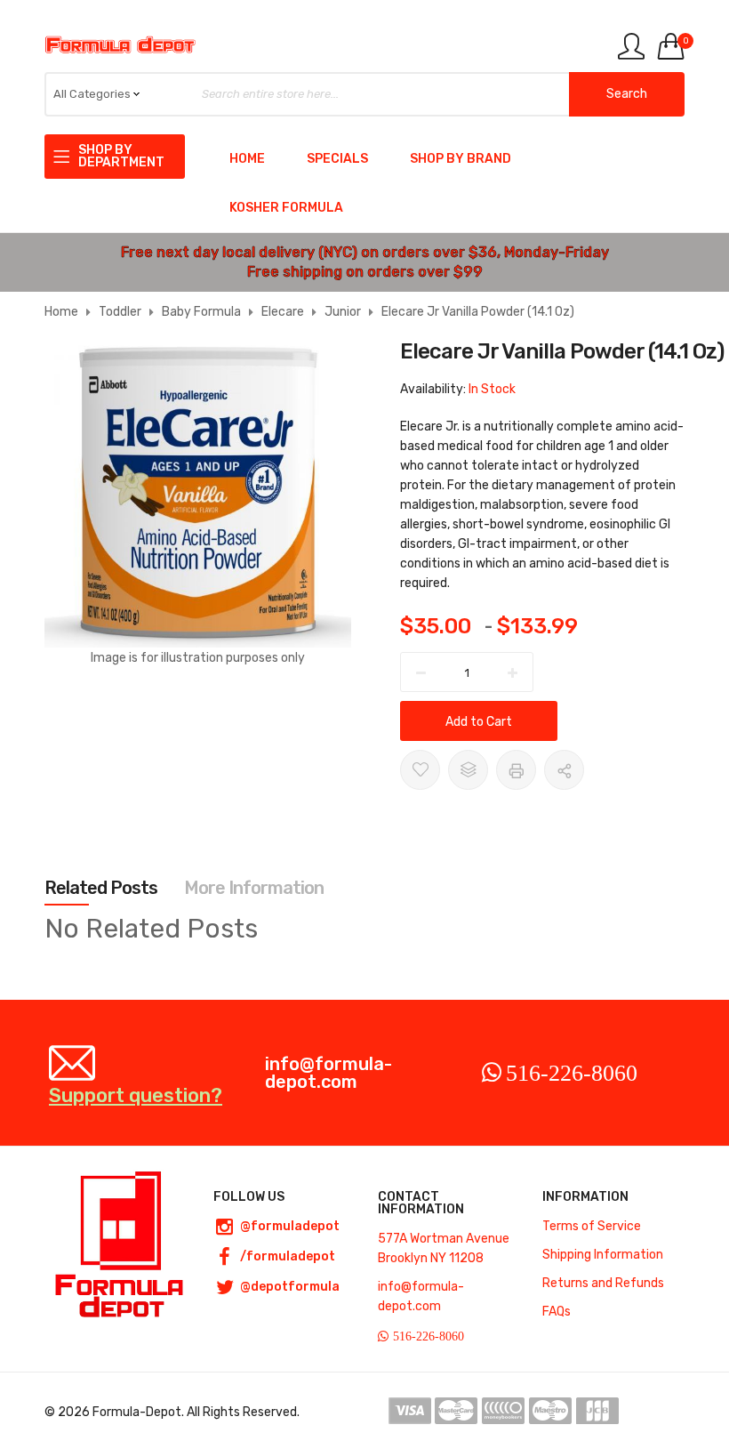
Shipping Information (602, 1254)
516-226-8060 (571, 1072)
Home (247, 158)
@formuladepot (290, 1226)
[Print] (516, 770)
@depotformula (290, 1286)
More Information (254, 887)
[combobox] (364, 94)
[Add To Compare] (468, 770)
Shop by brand (460, 158)
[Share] (564, 770)
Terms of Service (591, 1226)
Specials (337, 158)
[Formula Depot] (120, 45)
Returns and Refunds (603, 1283)
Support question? (135, 1094)
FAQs (556, 1311)
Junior (342, 311)
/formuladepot (287, 1256)
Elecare (282, 311)
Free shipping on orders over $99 (365, 271)
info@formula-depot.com (328, 1073)
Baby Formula (201, 311)
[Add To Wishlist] (420, 770)
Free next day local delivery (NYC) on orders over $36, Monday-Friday (365, 252)
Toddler (120, 311)
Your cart (684, 41)
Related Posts (100, 887)
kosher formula (286, 207)
